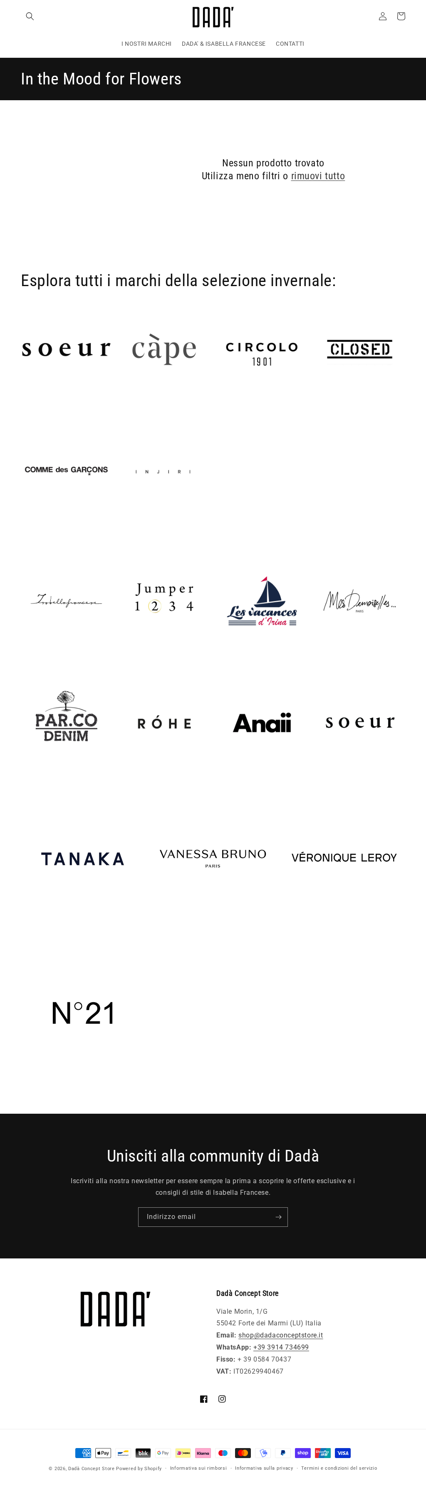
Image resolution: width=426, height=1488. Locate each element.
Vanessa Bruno (175, 932)
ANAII (225, 780)
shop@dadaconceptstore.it (280, 1335)
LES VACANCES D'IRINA (253, 658)
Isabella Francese (49, 658)
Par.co (31, 780)
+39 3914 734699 (281, 1347)
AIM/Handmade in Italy (58, 407)
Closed (325, 407)
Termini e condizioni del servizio (339, 1468)
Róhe (126, 780)
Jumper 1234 (140, 658)
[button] (30, 16)
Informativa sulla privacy (264, 1468)
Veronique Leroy (307, 932)
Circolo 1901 (236, 407)
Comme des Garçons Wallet (64, 528)
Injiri (126, 528)
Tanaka (32, 932)
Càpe (126, 407)
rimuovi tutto (318, 176)
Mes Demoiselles (340, 658)
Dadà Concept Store (91, 1468)
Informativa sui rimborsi (198, 1468)
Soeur (323, 780)
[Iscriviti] (278, 1217)
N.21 (28, 1086)
